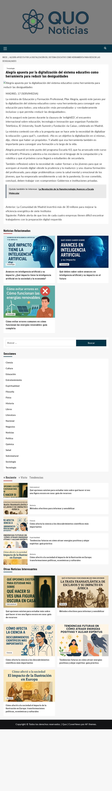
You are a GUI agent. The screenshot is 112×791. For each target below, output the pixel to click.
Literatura (11, 415)
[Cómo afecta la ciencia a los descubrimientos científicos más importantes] (16, 528)
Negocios (10, 427)
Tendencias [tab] (36, 477)
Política (9, 438)
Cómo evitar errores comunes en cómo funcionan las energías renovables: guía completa (26, 325)
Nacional (10, 421)
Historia (10, 403)
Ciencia (9, 363)
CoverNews (74, 724)
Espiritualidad (13, 386)
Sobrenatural (12, 456)
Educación (11, 374)
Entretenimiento (14, 380)
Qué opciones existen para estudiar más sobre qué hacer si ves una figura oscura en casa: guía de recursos (28, 614)
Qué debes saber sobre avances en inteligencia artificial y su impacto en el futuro (80, 275)
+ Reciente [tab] (10, 477)
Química (10, 444)
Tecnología (11, 68)
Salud (8, 450)
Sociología (11, 462)
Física (8, 398)
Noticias (10, 433)
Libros (9, 409)
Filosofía (10, 392)
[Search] (105, 48)
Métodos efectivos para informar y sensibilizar (52, 508)
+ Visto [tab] (23, 477)
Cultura (9, 368)
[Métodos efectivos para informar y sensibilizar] (16, 512)
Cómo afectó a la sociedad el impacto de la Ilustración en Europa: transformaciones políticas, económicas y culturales (26, 708)
